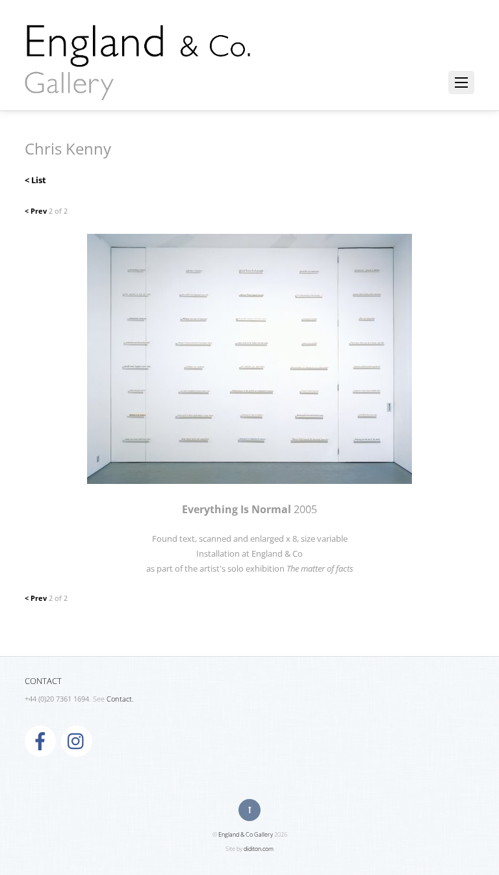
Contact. (120, 699)
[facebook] (40, 740)
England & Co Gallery (245, 834)
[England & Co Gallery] (138, 86)
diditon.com (259, 848)
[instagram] (76, 740)
